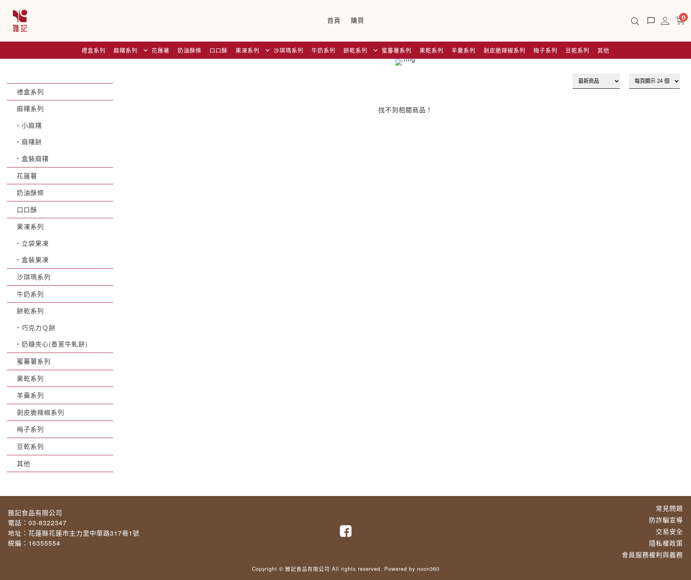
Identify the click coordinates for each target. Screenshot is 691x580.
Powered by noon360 (411, 568)
